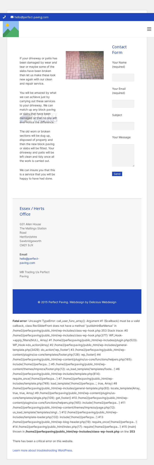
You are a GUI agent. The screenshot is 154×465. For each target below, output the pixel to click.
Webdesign (77, 302)
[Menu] (149, 29)
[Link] (11, 29)
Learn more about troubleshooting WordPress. (43, 450)
